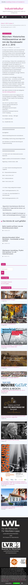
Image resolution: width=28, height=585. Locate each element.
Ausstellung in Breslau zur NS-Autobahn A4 (15, 2)
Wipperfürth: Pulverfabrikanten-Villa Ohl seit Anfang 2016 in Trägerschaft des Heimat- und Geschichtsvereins (14, 208)
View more (19, 581)
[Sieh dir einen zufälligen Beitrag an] (25, 17)
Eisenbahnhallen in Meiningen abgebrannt (9, 377)
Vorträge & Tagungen (7, 33)
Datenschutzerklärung (13, 581)
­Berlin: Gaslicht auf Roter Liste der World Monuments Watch (12, 227)
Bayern (12, 47)
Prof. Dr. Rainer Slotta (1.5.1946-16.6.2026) (10, 440)
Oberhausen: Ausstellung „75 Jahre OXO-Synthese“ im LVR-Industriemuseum (12, 252)
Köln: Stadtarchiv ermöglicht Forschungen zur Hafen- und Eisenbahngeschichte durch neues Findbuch (14, 215)
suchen (2, 272)
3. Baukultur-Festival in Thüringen (8, 299)
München (18, 47)
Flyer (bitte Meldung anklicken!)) (9, 92)
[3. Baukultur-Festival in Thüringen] (14, 295)
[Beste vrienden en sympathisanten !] (14, 313)
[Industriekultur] (2, 17)
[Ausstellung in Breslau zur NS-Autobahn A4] (14, 358)
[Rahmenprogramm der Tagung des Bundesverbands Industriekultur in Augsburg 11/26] (14, 497)
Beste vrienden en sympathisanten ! (8, 324)
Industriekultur (14, 8)
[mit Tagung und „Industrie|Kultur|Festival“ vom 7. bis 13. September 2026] (14, 386)
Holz (15, 47)
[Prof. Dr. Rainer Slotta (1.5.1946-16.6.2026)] (14, 430)
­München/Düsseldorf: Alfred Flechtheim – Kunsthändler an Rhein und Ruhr (13, 239)
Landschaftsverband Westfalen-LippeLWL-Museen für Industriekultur (11, 535)
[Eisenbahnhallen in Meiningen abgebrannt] (14, 374)
